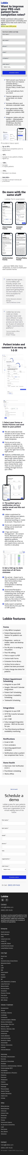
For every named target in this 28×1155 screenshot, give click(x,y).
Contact (4, 904)
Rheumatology (5, 1089)
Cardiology (4, 1015)
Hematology (4, 1042)
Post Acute (4, 995)
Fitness (3, 1120)
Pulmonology (4, 1084)
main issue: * (6, 64)
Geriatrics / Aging (5, 1040)
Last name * (5, 40)
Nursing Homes (5, 988)
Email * (4, 52)
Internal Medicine (5, 1049)
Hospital (3, 977)
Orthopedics (4, 1070)
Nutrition (3, 1059)
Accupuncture (4, 1008)
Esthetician (4, 1033)
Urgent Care (4, 1096)
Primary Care (4, 997)
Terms (17, 1150)
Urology (3, 1098)
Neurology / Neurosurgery (8, 1056)
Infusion (3, 1047)
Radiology (3, 1086)
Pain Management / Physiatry (9, 1072)
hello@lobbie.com (7, 907)
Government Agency (6, 1122)
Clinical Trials (4, 1113)
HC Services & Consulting (8, 1124)
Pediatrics (3, 1075)
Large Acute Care (5, 939)
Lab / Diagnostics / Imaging (8, 981)
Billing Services (5, 1106)
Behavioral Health (6, 963)
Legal (2, 1127)
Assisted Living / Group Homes (9, 961)
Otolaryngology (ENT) (7, 1068)
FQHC (2, 936)
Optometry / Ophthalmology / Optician (11, 1066)
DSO (2, 970)
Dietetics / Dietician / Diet (8, 1029)
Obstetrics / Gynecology (7, 1061)
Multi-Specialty (5, 934)
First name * (5, 34)
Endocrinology (5, 1031)
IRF (2, 979)
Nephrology (4, 1054)
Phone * (4, 46)
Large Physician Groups (7, 946)
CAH (2, 965)
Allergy (3, 1010)
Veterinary (4, 1134)
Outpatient (4, 991)
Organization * (6, 859)
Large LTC (3, 941)
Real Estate (4, 1129)
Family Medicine (5, 1036)
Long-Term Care (5, 984)
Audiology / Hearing (6, 1012)
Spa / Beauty (4, 1131)
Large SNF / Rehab (6, 943)
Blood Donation (5, 1108)
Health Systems (5, 932)
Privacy (22, 1150)
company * (5, 58)
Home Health (4, 972)
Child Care (3, 1111)
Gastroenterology (5, 1038)
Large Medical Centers (7, 948)
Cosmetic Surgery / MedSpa (8, 1019)
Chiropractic (4, 1017)
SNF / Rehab (4, 1000)
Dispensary (4, 1115)
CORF (2, 968)
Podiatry (3, 1082)
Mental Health (5, 986)
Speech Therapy (5, 1091)
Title (3, 851)
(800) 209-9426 (14, 885)
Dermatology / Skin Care (7, 1024)
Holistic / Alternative (6, 1045)
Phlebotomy (4, 1079)
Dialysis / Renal (5, 1026)
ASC (2, 958)
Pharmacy (3, 1077)
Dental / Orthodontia (6, 1022)
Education (3, 1117)
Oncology (3, 1063)
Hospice (3, 974)
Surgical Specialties (6, 1093)
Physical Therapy (5, 993)
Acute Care (4, 956)
